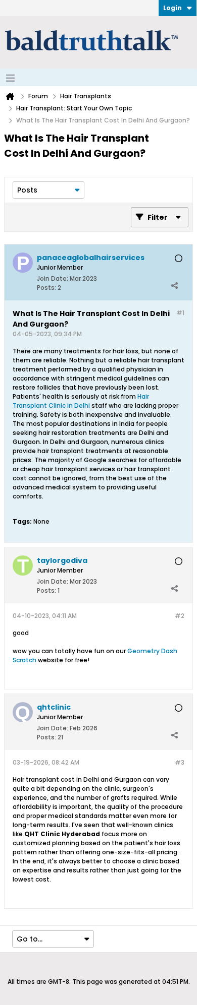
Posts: (46, 287)
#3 (179, 762)
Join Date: (52, 278)
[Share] (174, 285)
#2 (179, 615)
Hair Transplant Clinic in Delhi (81, 401)
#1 (180, 312)
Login (172, 8)
